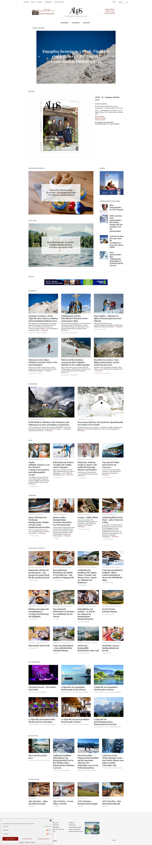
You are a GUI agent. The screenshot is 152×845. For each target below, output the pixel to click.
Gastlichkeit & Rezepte (41, 543)
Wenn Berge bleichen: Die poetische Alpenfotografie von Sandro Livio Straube (100, 413)
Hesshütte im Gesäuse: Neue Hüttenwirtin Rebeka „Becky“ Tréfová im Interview (108, 356)
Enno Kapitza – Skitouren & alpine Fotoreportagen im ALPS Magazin (104, 316)
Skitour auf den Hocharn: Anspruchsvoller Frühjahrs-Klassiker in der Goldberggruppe (74, 356)
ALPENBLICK (32, 411)
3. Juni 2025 (31, 645)
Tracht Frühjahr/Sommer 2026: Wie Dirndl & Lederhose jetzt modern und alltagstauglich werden (38, 453)
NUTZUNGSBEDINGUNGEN (75, 768)
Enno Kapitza (74, 328)
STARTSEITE (26, 2)
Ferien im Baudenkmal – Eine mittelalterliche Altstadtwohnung (63, 606)
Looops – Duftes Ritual (84, 497)
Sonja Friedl (34, 551)
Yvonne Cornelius (109, 551)
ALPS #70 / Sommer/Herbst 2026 (104, 97)
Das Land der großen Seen (36, 705)
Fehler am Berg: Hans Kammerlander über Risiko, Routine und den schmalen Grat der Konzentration (116, 219)
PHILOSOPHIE (56, 765)
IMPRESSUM (71, 763)
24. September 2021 (33, 677)
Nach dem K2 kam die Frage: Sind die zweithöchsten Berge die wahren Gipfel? (116, 229)
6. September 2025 (32, 707)
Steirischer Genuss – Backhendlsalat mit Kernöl (112, 606)
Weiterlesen (44, 326)
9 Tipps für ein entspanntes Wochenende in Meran (108, 643)
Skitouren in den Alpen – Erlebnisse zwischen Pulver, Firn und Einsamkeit (41, 356)
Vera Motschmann (84, 508)
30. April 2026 (31, 365)
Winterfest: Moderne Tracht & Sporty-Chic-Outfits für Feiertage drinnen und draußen (87, 453)
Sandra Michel (35, 508)
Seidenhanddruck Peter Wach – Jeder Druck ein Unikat (111, 498)
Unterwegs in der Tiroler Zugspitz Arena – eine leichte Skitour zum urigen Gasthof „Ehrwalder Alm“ (112, 707)
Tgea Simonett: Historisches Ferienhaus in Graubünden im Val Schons (63, 578)
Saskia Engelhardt (42, 328)
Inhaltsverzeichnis (100, 116)
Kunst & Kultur (40, 411)
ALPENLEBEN (64, 23)
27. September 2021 (66, 647)
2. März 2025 (56, 712)
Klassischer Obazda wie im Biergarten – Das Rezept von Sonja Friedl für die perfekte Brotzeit (61, 192)
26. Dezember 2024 (106, 711)
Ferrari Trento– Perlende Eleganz (112, 576)
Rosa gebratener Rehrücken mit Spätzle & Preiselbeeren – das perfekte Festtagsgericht (62, 547)
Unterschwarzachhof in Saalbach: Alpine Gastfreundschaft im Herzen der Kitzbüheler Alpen (112, 547)
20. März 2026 (97, 365)
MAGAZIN (39, 2)
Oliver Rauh (108, 463)
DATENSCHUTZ (72, 765)
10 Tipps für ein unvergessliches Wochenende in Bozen (75, 674)
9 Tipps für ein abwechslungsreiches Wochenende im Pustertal (108, 674)
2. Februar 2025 (81, 712)
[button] (50, 820)
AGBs (54, 772)
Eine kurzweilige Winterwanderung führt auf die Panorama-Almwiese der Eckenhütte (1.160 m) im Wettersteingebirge (88, 708)
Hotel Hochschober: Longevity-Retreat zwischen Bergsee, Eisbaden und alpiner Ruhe (61, 244)
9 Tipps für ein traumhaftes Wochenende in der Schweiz (75, 643)
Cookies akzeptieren (10, 839)
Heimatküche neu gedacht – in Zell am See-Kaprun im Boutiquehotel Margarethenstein (88, 578)
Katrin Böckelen (66, 712)
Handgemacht (39, 494)
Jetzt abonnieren (99, 113)
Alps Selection (32, 740)
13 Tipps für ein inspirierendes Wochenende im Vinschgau (42, 674)
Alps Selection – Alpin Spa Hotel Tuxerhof (37, 744)
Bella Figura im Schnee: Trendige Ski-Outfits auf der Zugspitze (63, 452)
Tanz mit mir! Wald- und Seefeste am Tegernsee (112, 452)
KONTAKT (33, 2)
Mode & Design (40, 449)
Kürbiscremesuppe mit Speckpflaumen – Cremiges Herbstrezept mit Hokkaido (36, 578)
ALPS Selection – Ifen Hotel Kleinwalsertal (110, 744)
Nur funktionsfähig (27, 839)
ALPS (104, 325)
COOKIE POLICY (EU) (59, 2)
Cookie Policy (21, 842)
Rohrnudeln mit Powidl (35, 605)
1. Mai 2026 (97, 325)
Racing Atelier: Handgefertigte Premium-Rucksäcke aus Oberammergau (62, 498)
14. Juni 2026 (31, 328)
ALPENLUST (86, 23)
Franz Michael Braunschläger (81, 647)
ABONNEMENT (48, 2)
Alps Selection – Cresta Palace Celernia (62, 744)
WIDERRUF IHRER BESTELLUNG (76, 772)
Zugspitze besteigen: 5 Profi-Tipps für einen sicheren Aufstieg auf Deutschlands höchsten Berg (43, 316)
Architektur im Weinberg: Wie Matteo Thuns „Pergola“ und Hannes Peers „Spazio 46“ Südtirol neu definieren (88, 548)
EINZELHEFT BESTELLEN (58, 770)
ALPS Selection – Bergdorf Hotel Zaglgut (87, 744)
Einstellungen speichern (43, 839)
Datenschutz (27, 842)
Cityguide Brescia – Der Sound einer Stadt (40, 643)
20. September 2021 (98, 677)
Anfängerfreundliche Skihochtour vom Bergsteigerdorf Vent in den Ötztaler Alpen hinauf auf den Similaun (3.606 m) (63, 708)
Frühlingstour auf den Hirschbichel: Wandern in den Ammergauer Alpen (76, 56)
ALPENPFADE (75, 23)
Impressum (33, 842)
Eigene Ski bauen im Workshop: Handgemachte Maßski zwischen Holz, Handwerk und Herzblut (38, 498)
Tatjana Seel (83, 553)
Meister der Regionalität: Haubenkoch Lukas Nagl (85, 606)
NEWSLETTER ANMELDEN (74, 770)
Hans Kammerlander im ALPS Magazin (116, 205)
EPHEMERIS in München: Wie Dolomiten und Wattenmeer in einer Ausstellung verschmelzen (48, 414)
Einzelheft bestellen (100, 114)
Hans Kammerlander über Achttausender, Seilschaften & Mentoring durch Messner (116, 240)
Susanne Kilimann (42, 645)
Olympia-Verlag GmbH (51, 781)
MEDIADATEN (56, 763)
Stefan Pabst (107, 365)
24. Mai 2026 (64, 328)
